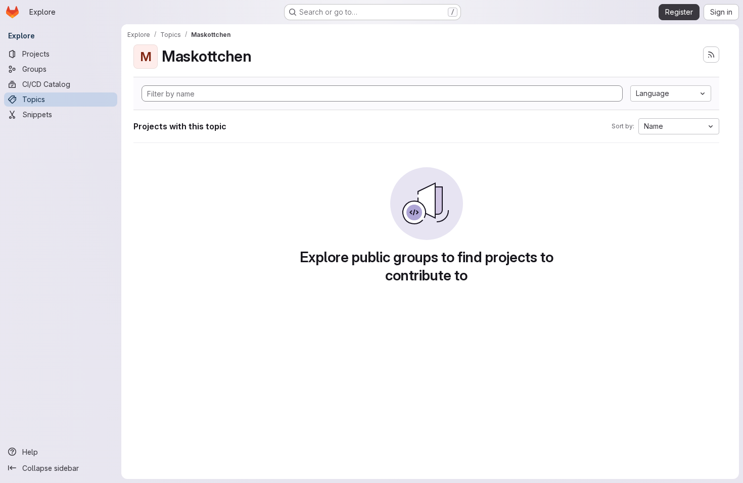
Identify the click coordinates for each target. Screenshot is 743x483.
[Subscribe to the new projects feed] (711, 54)
